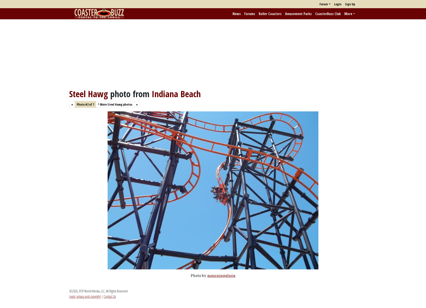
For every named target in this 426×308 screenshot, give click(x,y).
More (348, 13)
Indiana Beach (176, 94)
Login (337, 4)
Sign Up (350, 4)
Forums (249, 13)
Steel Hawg (88, 94)
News (237, 13)
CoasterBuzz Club (328, 13)
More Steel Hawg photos (115, 104)
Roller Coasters (270, 13)
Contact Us (110, 296)
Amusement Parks (298, 13)
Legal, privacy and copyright (85, 296)
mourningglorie (221, 275)
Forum (324, 4)
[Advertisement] (213, 54)
